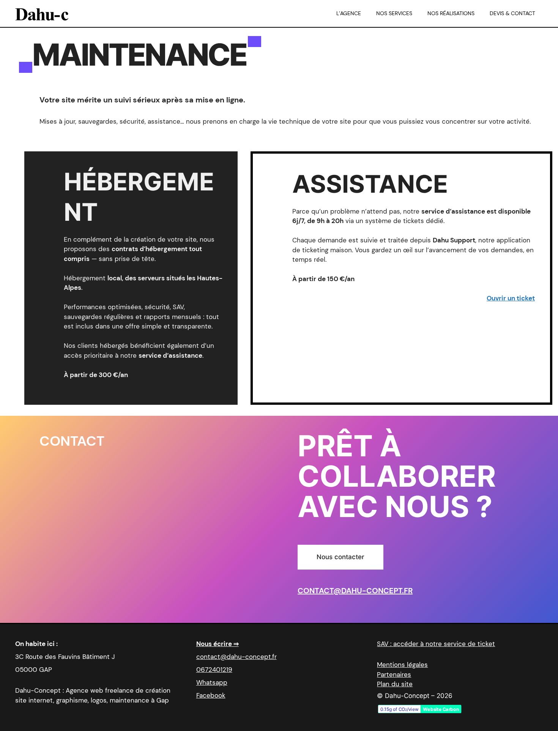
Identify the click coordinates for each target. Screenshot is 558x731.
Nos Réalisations (450, 13)
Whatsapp (211, 682)
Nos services (394, 13)
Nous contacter (340, 557)
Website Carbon (441, 709)
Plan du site (395, 684)
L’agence (348, 13)
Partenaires (394, 674)
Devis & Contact (512, 13)
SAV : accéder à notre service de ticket (436, 644)
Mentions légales (402, 664)
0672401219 (214, 669)
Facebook (210, 695)
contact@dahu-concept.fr (355, 591)
